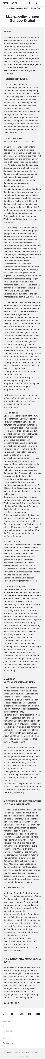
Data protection (27, 1052)
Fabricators (7, 1031)
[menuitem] (4, 1014)
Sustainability (8, 1043)
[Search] (36, 3)
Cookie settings (22, 1056)
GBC (36, 1052)
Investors (6, 1021)
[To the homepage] (10, 3)
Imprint (17, 1052)
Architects (7, 1026)
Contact (10, 1052)
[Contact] (30, 3)
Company (6, 1038)
